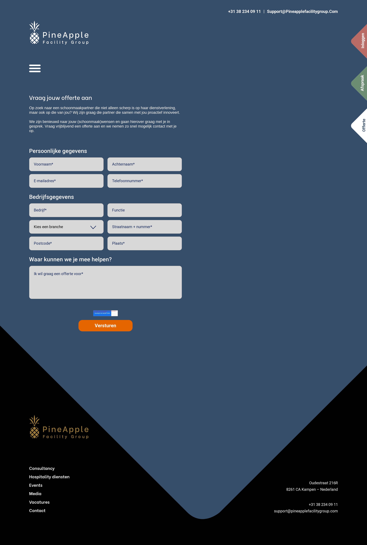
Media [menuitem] (35, 493)
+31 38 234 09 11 (244, 11)
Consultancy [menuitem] (42, 468)
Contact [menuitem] (37, 510)
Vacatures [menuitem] (39, 502)
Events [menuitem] (35, 485)
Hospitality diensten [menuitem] (49, 476)
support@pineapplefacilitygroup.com (302, 11)
